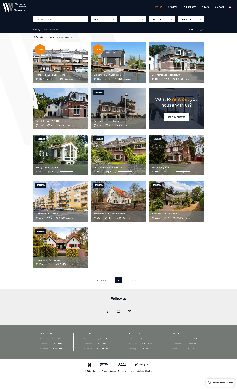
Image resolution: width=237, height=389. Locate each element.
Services (172, 7)
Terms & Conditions (126, 371)
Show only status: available (61, 37)
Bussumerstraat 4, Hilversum (107, 121)
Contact (219, 7)
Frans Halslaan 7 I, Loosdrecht (50, 75)
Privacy (105, 371)
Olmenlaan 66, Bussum (47, 213)
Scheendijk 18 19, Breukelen (107, 75)
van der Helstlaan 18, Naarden (108, 167)
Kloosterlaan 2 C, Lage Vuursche (109, 213)
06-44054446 (57, 348)
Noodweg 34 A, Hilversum (48, 260)
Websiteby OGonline (144, 371)
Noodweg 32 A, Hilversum (164, 213)
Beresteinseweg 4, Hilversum (166, 75)
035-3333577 (190, 343)
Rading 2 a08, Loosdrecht (48, 167)
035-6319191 (57, 343)
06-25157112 (190, 348)
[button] (220, 383)
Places (205, 7)
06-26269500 (102, 348)
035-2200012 (101, 343)
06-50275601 (146, 348)
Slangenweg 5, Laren (162, 167)
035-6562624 (146, 343)
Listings (158, 7)
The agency (190, 7)
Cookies (112, 371)
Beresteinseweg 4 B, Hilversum (51, 121)
